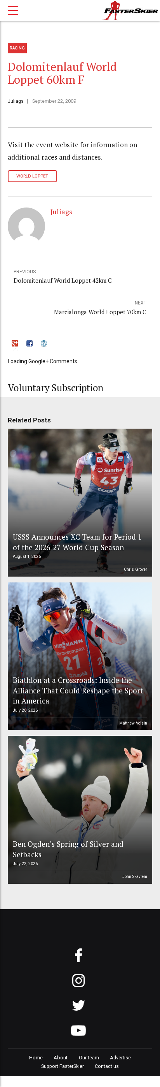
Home (36, 1058)
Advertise (120, 1058)
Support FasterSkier (62, 1066)
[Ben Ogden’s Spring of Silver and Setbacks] (79, 810)
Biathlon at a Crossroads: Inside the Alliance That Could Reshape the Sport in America (78, 690)
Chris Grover (135, 569)
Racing (17, 48)
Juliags (16, 101)
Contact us (107, 1066)
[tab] (16, 344)
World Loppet (32, 176)
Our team (89, 1058)
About (61, 1058)
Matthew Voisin (133, 723)
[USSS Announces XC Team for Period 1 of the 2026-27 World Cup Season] (79, 503)
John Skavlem (134, 876)
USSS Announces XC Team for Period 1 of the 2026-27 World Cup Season (77, 542)
